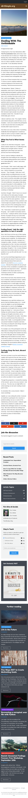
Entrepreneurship (7, 496)
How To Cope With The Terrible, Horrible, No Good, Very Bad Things (13, 469)
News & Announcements (9, 498)
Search (14, 448)
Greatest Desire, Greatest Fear (12, 465)
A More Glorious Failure (10, 479)
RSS (24, 538)
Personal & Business (10, 538)
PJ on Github (13, 513)
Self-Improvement (6, 38)
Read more (6, 648)
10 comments (4, 762)
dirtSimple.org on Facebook (10, 518)
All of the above (9, 543)
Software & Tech (9, 540)
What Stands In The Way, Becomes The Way (13, 474)
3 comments (4, 716)
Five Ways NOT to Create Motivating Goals (12, 671)
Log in (25, 1)
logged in (10, 436)
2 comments (4, 631)
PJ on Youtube (13, 515)
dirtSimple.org (8, 6)
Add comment (4, 45)
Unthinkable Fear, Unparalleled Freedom (12, 461)
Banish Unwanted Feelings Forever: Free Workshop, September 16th (13, 758)
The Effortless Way (8, 521)
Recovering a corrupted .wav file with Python (14, 713)
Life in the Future (9, 630)
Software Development (9, 493)
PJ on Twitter (13, 510)
